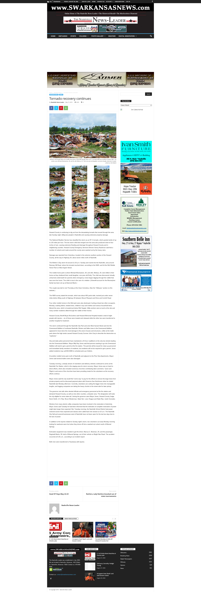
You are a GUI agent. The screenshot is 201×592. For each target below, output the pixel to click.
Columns (83, 36)
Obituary (123, 562)
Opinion (122, 565)
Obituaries (63, 36)
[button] (151, 36)
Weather (111, 36)
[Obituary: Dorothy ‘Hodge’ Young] (90, 566)
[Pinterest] (61, 108)
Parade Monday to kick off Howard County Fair (103, 540)
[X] (56, 108)
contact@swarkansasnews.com (66, 574)
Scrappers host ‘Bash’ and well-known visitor (82, 540)
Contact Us (100, 1)
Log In (128, 1)
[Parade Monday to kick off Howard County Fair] (105, 530)
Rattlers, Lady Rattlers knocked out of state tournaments (101, 495)
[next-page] (115, 519)
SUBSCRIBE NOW (119, 1)
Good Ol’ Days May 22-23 (59, 494)
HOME (93, 1)
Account (109, 1)
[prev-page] (113, 519)
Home (53, 36)
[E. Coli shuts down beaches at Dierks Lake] (59, 530)
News (61, 94)
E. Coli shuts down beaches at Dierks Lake (58, 540)
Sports (73, 36)
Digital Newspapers (127, 36)
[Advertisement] (100, 54)
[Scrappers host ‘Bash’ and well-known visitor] (82, 530)
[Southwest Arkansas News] (100, 18)
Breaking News (58, 92)
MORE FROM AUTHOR (71, 518)
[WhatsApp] (66, 108)
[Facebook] (152, 1)
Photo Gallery (97, 36)
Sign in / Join (86, 1)
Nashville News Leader (57, 102)
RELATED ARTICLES (56, 518)
